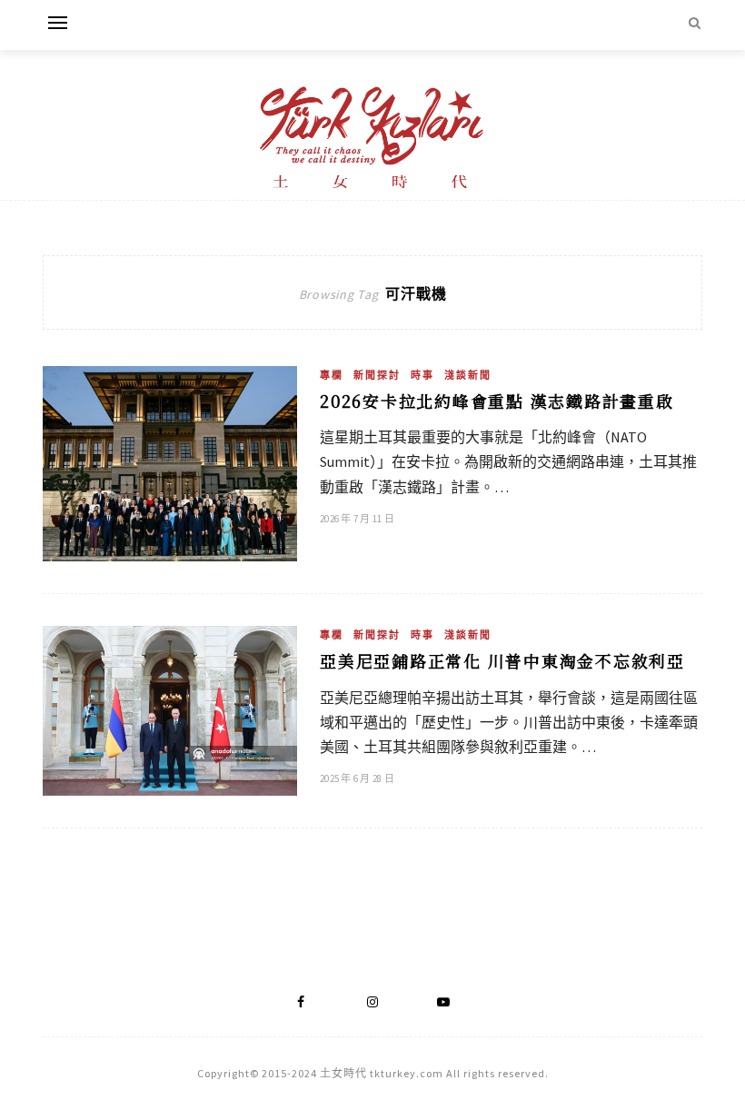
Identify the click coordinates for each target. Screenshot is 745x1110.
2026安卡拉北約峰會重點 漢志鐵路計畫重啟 (497, 400)
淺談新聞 (468, 375)
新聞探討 (377, 375)
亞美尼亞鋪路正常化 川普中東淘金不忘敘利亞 (502, 660)
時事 (422, 375)
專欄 (331, 375)
